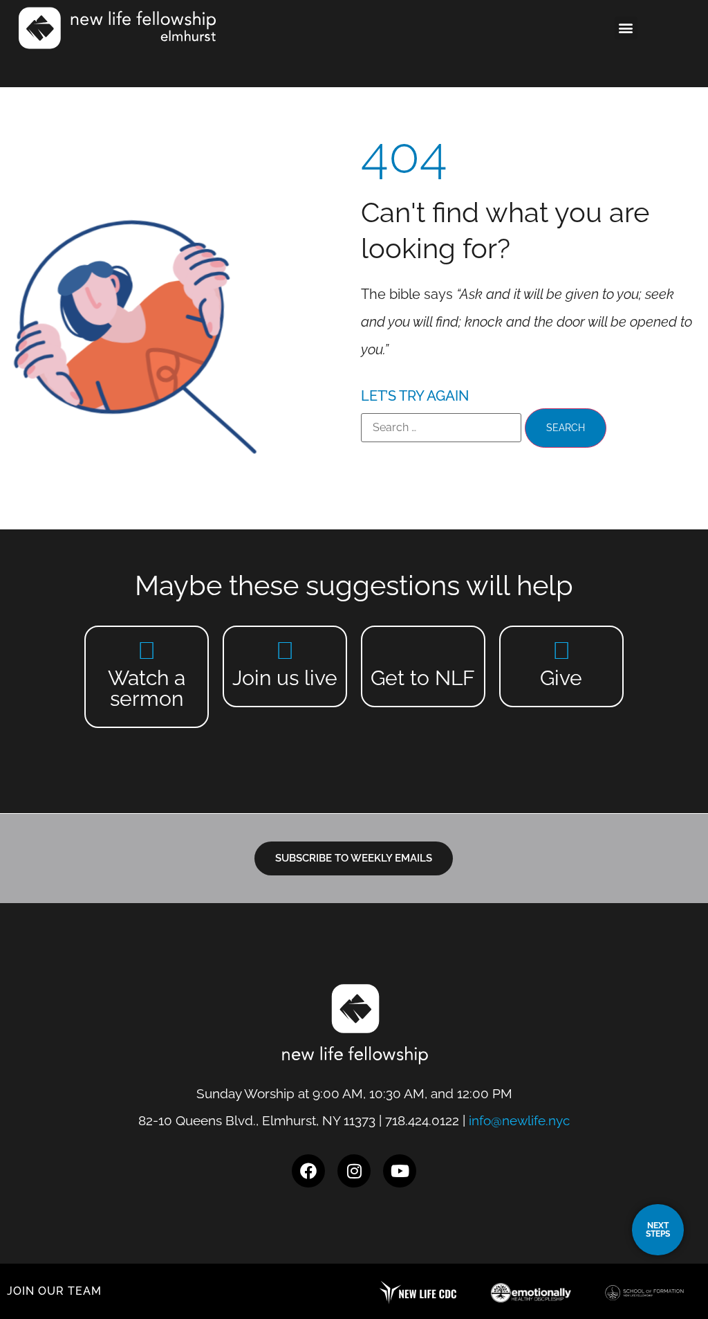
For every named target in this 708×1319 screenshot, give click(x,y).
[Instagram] (354, 1171)
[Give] (561, 650)
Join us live (284, 678)
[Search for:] (441, 427)
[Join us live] (285, 650)
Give (561, 678)
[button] (626, 28)
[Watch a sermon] (147, 650)
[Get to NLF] (423, 650)
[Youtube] (399, 1171)
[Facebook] (308, 1171)
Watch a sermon (146, 688)
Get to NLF (423, 678)
